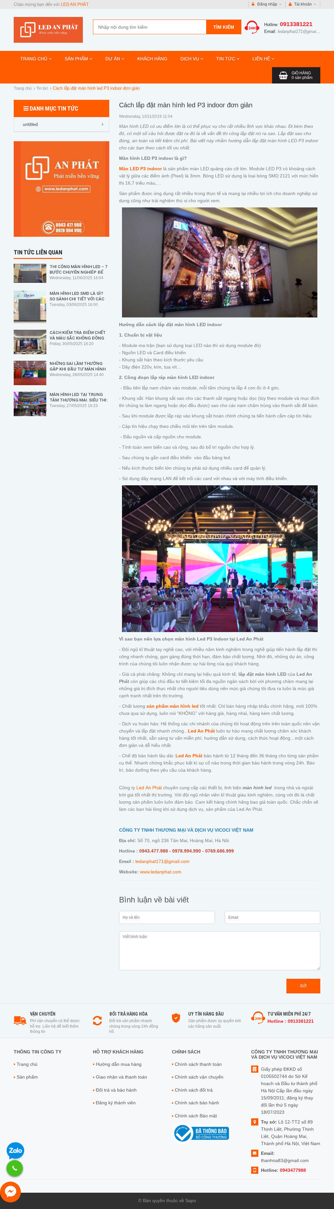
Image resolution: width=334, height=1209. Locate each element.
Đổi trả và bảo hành (116, 1090)
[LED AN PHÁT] (48, 29)
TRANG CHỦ (34, 58)
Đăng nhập (267, 4)
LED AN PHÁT (75, 4)
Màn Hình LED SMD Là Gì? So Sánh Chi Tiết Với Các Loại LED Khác (77, 299)
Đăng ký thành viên (116, 1102)
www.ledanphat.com (160, 871)
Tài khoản (303, 4)
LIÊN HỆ (261, 58)
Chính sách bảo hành (197, 1102)
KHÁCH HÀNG (152, 58)
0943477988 (293, 1170)
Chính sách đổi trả (194, 1090)
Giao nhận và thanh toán (121, 1077)
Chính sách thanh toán (198, 1064)
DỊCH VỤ (190, 58)
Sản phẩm (27, 1077)
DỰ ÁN (113, 58)
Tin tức (42, 88)
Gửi (303, 985)
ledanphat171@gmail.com (302, 31)
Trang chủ (23, 88)
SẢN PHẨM (77, 58)
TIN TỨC (226, 58)
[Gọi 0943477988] (15, 1168)
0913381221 (296, 24)
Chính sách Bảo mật (196, 1115)
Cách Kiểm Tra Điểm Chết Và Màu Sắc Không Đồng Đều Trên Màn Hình (78, 338)
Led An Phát (149, 787)
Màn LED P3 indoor (140, 168)
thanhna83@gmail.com (285, 1160)
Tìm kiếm (223, 27)
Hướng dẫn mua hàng (119, 1064)
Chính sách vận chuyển (199, 1077)
